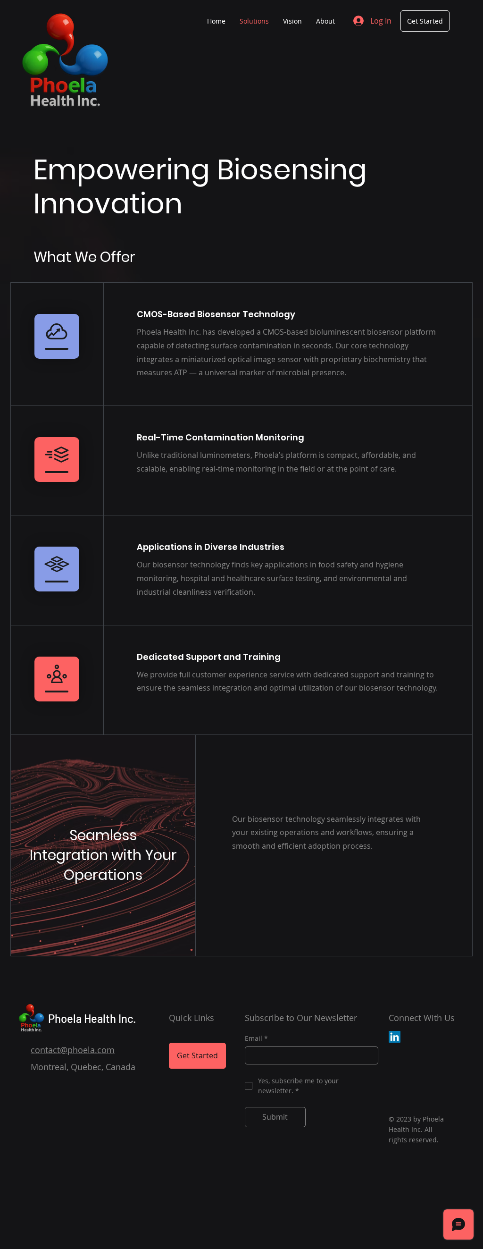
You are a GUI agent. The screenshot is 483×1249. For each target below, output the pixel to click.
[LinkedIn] (394, 1037)
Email (256, 1038)
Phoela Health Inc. (92, 1018)
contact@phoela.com (73, 1049)
